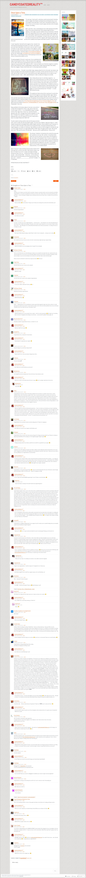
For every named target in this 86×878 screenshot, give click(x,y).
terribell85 (16, 520)
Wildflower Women (18, 288)
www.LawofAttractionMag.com (35, 51)
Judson (15, 219)
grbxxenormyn (17, 371)
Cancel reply (29, 858)
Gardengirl (16, 432)
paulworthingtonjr (17, 777)
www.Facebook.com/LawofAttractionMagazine (31, 53)
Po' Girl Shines (17, 488)
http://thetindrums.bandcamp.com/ (29, 737)
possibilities (13, 16)
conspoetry (16, 843)
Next (56, 181)
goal (38, 14)
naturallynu (16, 576)
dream (30, 14)
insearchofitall (17, 535)
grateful (42, 14)
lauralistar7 (17, 603)
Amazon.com (25, 102)
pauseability (16, 332)
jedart (15, 732)
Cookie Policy (21, 876)
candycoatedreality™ (26, 4)
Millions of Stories (18, 250)
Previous (13, 181)
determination (27, 14)
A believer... (16, 358)
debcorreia (16, 467)
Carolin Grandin (17, 825)
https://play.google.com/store (50, 102)
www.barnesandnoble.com (33, 102)
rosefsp (15, 641)
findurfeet (16, 275)
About (48, 5)
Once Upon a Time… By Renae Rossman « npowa (26, 589)
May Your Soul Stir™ (18, 319)
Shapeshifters (23, 766)
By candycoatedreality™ (15, 14)
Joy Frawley (16, 419)
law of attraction (47, 14)
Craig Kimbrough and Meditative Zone (22, 799)
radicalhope (16, 750)
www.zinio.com (41, 102)
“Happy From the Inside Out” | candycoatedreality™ (26, 797)
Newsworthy (16, 177)
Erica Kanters (17, 715)
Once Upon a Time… (18, 12)
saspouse (16, 206)
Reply (25, 189)
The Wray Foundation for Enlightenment (22, 611)
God (40, 14)
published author (18, 16)
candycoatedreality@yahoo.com (20, 552)
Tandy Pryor (16, 262)
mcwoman (16, 301)
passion (52, 14)
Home (45, 5)
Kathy (15, 390)
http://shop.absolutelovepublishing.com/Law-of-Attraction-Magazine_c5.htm (40, 101)
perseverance (56, 14)
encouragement (34, 14)
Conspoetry (23, 845)
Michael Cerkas (17, 188)
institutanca (16, 656)
